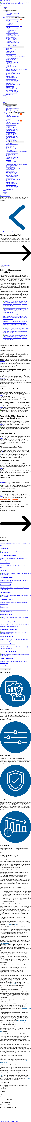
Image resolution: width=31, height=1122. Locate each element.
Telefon (10, 924)
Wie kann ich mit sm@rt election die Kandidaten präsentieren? (16, 975)
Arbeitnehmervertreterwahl (12, 49)
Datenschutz (9, 24)
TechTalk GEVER (4, 1110)
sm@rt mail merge (5, 943)
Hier (1, 1075)
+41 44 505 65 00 (6, 1097)
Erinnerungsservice (10, 37)
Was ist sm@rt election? (7, 859)
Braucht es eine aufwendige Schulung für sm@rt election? (15, 1044)
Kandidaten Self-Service (12, 33)
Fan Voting (8, 52)
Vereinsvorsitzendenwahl (12, 80)
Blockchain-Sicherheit (11, 38)
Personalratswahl (10, 74)
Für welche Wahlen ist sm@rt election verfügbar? (13, 926)
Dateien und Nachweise (11, 34)
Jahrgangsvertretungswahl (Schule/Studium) (16, 56)
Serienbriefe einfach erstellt (14, 19)
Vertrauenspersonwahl (11, 81)
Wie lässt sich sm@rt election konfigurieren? (11, 903)
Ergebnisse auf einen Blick (12, 21)
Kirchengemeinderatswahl (12, 58)
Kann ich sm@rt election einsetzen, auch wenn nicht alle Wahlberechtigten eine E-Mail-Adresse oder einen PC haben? (15, 953)
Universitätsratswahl (11, 79)
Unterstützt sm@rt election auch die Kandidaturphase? (14, 964)
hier (29, 1078)
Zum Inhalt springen (5, 0)
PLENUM (2, 1116)
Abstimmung (9, 48)
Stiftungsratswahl (10, 76)
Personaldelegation (10, 59)
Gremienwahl (9, 55)
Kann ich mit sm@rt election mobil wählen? (11, 1055)
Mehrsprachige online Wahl (12, 35)
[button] (15, 859)
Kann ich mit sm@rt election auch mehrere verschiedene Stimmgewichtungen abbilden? (14, 1023)
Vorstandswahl (9, 83)
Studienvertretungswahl (11, 77)
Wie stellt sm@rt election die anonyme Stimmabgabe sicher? (15, 1033)
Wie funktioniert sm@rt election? (9, 869)
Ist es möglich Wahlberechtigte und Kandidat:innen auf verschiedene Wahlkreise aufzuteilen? (14, 988)
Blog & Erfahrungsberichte (12, 13)
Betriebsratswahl (10, 51)
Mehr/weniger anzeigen (6, 669)
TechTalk (2, 1113)
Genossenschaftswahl (11, 54)
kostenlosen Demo (26, 1008)
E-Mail (15, 924)
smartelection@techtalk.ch (9, 1094)
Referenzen (8, 12)
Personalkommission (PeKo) (13, 73)
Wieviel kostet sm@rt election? (8, 1064)
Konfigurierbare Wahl (11, 23)
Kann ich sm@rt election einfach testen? (10, 1072)
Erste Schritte (9, 20)
